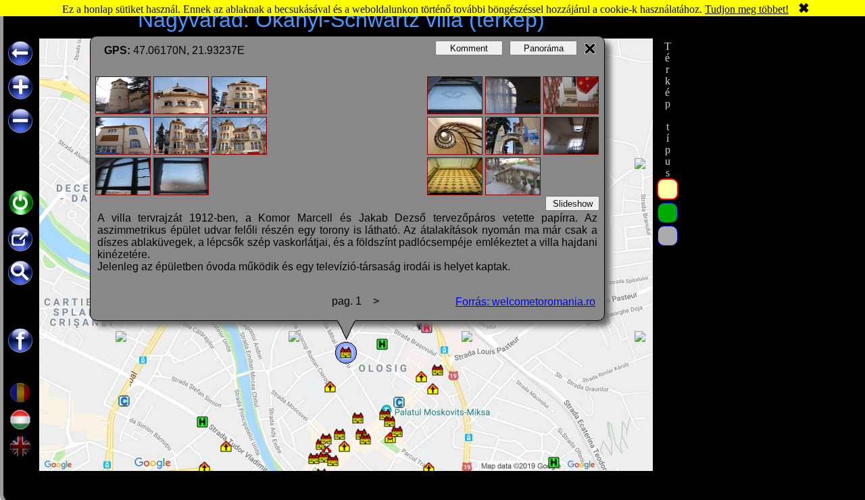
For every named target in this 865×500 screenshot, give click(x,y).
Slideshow (573, 204)
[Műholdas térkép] (668, 213)
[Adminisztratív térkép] (667, 189)
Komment (469, 48)
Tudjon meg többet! (747, 9)
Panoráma (544, 48)
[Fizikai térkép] (668, 236)
